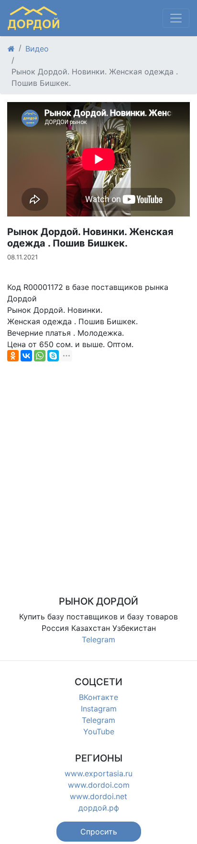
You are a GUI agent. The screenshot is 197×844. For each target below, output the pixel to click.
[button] (99, 831)
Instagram (99, 708)
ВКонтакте (98, 697)
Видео (37, 48)
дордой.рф (98, 808)
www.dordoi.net (98, 796)
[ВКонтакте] (26, 355)
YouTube (98, 731)
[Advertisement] (98, 467)
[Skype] (53, 355)
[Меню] (176, 18)
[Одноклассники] (13, 355)
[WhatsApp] (39, 355)
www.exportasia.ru (98, 773)
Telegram (98, 639)
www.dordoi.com (99, 785)
